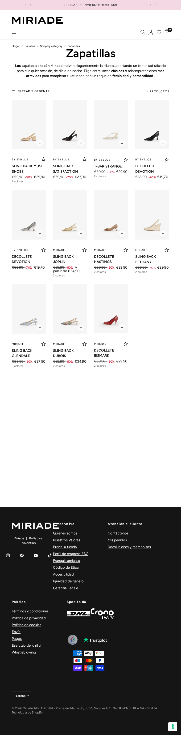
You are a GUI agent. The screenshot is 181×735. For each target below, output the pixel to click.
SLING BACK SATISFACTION (65, 169)
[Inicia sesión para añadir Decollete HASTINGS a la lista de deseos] (125, 250)
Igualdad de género (68, 581)
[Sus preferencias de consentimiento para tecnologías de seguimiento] (172, 726)
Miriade (59, 250)
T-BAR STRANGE (108, 166)
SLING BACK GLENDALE (22, 353)
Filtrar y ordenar (33, 91)
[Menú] (14, 32)
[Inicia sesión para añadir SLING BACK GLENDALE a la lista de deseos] (43, 344)
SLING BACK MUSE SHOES (27, 169)
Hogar (16, 46)
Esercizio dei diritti (26, 645)
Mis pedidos (117, 540)
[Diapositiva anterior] (31, 5)
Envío (16, 632)
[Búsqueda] (143, 32)
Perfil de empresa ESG (70, 554)
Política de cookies (26, 625)
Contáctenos (118, 533)
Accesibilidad (63, 574)
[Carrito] (166, 32)
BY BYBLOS (20, 159)
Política (19, 602)
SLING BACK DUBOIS (63, 353)
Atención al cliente (125, 524)
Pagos (17, 638)
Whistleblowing (24, 652)
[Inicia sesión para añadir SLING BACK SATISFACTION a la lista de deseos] (84, 159)
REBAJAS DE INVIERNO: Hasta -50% (83, 5)
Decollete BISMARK (104, 353)
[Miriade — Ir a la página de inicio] (37, 20)
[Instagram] (8, 555)
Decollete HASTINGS (104, 259)
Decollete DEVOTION (145, 169)
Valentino (29, 543)
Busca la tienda (65, 547)
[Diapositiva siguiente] (150, 5)
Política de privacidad (29, 618)
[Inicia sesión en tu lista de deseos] (159, 32)
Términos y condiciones (30, 611)
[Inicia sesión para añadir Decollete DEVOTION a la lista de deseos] (166, 159)
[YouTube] (36, 555)
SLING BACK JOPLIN (63, 259)
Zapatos (30, 46)
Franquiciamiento (66, 561)
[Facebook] (22, 555)
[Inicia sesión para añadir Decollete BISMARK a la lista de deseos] (125, 343)
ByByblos (36, 538)
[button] (40, 143)
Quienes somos (65, 533)
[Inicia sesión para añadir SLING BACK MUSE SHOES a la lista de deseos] (43, 159)
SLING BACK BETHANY (145, 259)
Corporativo (64, 524)
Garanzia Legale (65, 588)
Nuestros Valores (66, 540)
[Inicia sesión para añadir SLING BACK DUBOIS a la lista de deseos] (84, 344)
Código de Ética (66, 567)
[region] (90, 4)
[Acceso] (151, 32)
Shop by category (51, 46)
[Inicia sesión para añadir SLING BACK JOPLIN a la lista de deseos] (84, 250)
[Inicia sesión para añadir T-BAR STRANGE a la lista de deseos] (125, 159)
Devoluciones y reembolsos (129, 547)
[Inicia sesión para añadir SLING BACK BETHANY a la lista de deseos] (166, 250)
